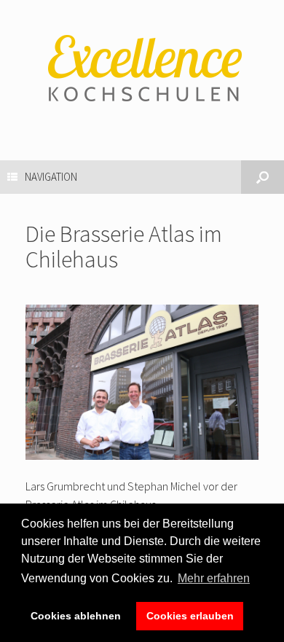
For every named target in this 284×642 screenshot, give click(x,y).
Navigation (51, 177)
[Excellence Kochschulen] (142, 69)
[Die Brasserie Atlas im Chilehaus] (142, 455)
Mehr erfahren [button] (214, 578)
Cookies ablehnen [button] (76, 616)
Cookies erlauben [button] (190, 616)
